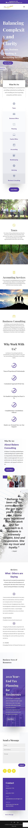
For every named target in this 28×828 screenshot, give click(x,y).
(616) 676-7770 (10, 788)
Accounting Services (14, 277)
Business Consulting (14, 321)
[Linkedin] (17, 822)
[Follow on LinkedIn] (9, 771)
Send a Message (9, 814)
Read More (11, 719)
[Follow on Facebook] (5, 771)
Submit (22, 765)
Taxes (14, 230)
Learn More (14, 189)
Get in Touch (8, 63)
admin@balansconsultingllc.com (14, 798)
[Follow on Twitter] (14, 771)
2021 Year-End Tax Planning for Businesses (13, 685)
